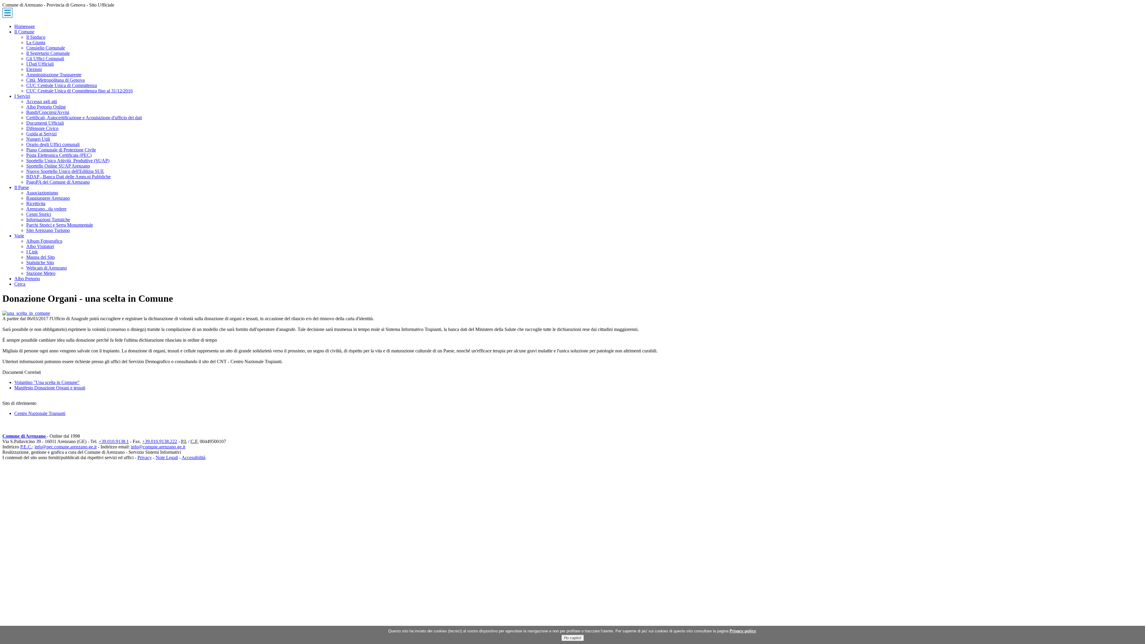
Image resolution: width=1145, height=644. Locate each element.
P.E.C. (26, 446)
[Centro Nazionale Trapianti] (26, 313)
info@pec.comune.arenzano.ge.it (66, 446)
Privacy (144, 457)
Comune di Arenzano (24, 436)
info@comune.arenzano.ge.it (158, 446)
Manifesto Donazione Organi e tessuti (49, 387)
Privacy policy (743, 631)
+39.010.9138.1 (114, 441)
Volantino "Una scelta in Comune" (47, 382)
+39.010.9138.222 (159, 441)
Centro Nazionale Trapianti (39, 413)
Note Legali (167, 457)
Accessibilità (193, 457)
